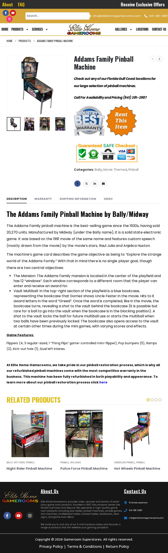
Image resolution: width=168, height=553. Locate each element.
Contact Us (159, 29)
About (7, 4)
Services (37, 29)
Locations (142, 29)
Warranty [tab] (43, 199)
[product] (30, 433)
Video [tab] (108, 199)
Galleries (121, 29)
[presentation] (12, 85)
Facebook (77, 183)
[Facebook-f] (6, 13)
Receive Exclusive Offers (143, 4)
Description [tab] (17, 199)
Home (5, 29)
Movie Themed (115, 169)
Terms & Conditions (84, 546)
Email (103, 183)
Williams (75, 462)
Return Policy (117, 546)
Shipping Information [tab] (78, 199)
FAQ (21, 4)
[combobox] (57, 16)
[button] (148, 399)
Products (17, 29)
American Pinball (124, 462)
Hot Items (19, 462)
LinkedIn (94, 183)
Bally (98, 169)
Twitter (86, 183)
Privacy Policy (51, 546)
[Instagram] (9, 19)
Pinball (133, 169)
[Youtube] (13, 13)
